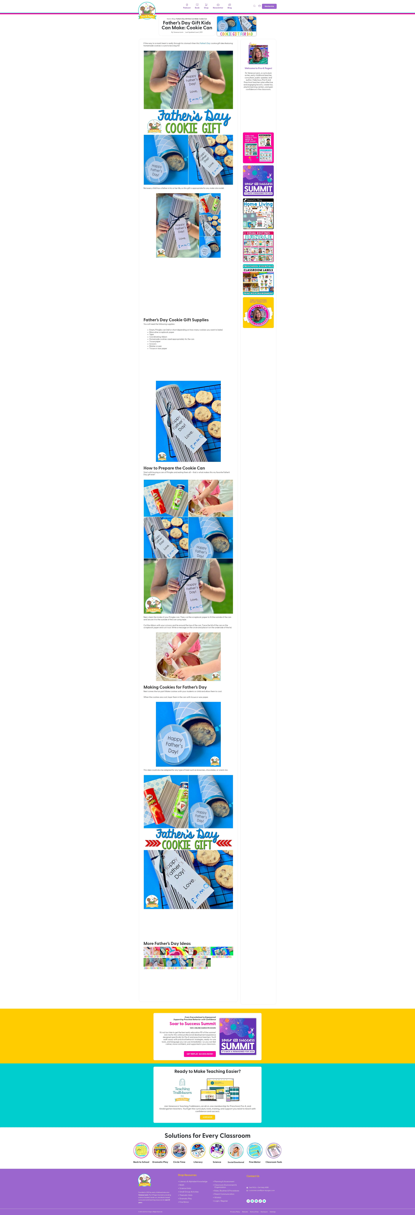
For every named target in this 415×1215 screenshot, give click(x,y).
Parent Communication (224, 1194)
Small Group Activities (189, 1192)
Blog (230, 8)
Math (182, 1185)
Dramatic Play (186, 1199)
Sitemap (273, 1212)
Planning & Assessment (224, 1182)
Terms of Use (254, 1212)
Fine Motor (184, 1202)
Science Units (185, 1188)
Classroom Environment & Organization (225, 1186)
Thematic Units (186, 1195)
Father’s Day (205, 43)
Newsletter (218, 8)
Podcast (187, 8)
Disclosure (264, 1212)
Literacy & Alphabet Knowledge (193, 1182)
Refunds (245, 1212)
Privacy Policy (235, 1212)
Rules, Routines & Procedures (226, 1191)
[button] (254, 6)
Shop (206, 8)
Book (197, 8)
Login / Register (221, 1201)
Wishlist (217, 1198)
